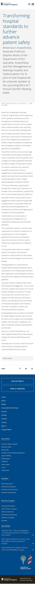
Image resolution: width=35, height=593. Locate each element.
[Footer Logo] (9, 579)
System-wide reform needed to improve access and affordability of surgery (14, 549)
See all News (5, 526)
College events (5, 470)
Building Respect (5, 458)
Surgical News (6, 430)
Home (3, 397)
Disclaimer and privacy (26, 580)
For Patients (17, 381)
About (3, 401)
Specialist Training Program (8, 492)
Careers (4, 411)
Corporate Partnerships (9, 408)
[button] (19, 368)
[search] (30, 4)
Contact (4, 419)
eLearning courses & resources (9, 489)
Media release (7, 358)
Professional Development (8, 486)
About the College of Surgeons (9, 444)
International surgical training (9, 515)
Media (3, 404)
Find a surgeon (17, 389)
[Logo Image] (9, 4)
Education (4, 478)
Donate (4, 415)
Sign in (3, 426)
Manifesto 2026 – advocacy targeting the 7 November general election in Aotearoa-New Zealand (15, 533)
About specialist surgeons (8, 506)
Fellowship (4, 520)
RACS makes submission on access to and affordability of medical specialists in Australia (15, 541)
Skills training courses (7, 484)
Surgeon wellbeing (6, 455)
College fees (4, 461)
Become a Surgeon (8, 501)
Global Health (5, 450)
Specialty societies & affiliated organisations (13, 453)
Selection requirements (7, 512)
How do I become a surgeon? (9, 509)
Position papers (5, 464)
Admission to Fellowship (7, 517)
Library (3, 422)
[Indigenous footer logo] (27, 563)
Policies (3, 467)
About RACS (5, 439)
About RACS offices (6, 447)
